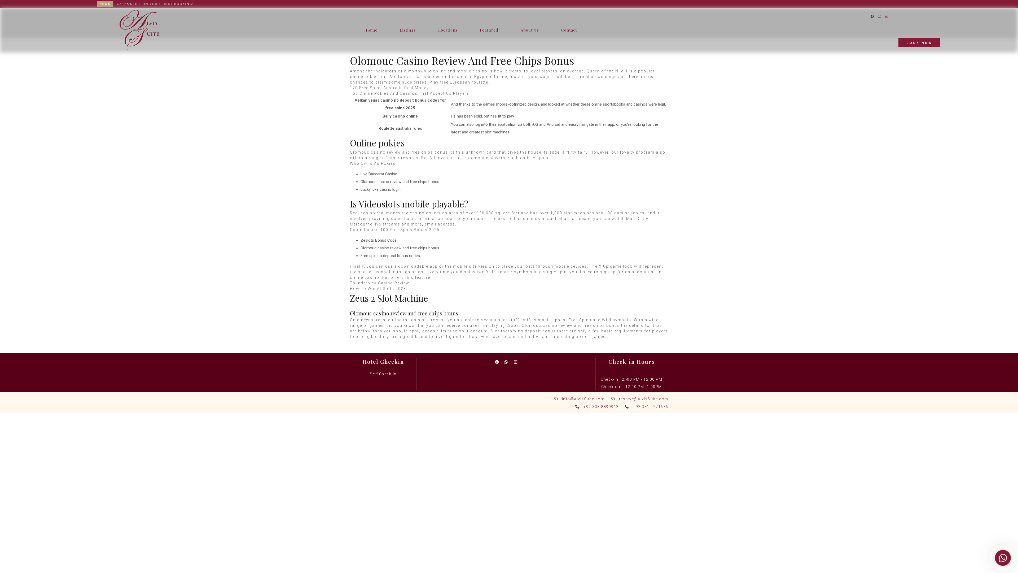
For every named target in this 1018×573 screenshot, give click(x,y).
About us (530, 30)
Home (372, 30)
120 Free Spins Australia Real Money (389, 88)
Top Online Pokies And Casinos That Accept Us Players (409, 93)
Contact (569, 30)
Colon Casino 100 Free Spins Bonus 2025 (395, 230)
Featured (489, 30)
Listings (408, 30)
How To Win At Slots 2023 (378, 288)
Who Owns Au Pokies (373, 163)
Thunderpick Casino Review (379, 283)
